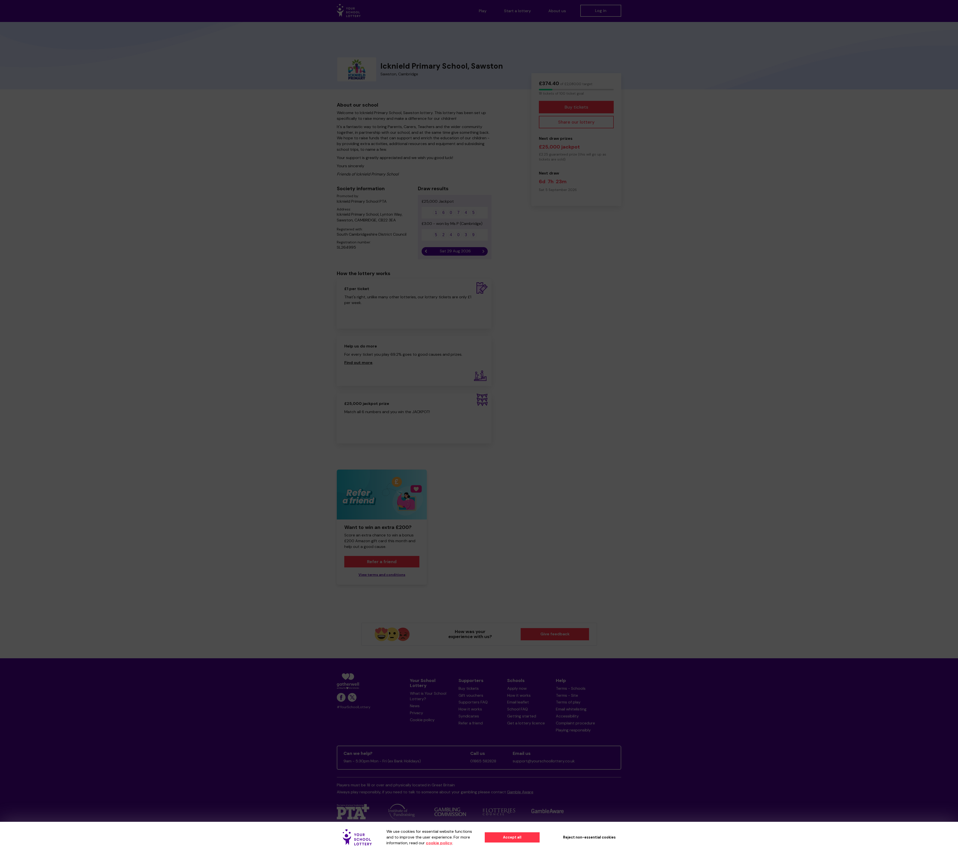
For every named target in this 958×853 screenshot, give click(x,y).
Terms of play (568, 702)
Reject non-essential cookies (589, 837)
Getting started (521, 716)
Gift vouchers (471, 695)
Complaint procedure (575, 723)
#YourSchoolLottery (353, 707)
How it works (470, 709)
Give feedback (555, 634)
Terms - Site (567, 695)
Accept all (512, 837)
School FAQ (517, 709)
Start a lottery (517, 10)
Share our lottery (576, 122)
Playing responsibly (573, 730)
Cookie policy (422, 719)
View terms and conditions (382, 575)
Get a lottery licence (526, 723)
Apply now (517, 688)
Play (482, 10)
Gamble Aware (520, 792)
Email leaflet (518, 702)
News (415, 705)
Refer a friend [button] (382, 562)
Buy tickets (576, 107)
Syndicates (469, 716)
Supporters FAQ (473, 702)
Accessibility (567, 716)
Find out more (358, 362)
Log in (600, 10)
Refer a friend (471, 723)
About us (557, 10)
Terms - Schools (571, 688)
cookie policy (439, 843)
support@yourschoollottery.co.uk (544, 761)
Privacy (416, 712)
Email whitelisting (571, 709)
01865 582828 (483, 761)
